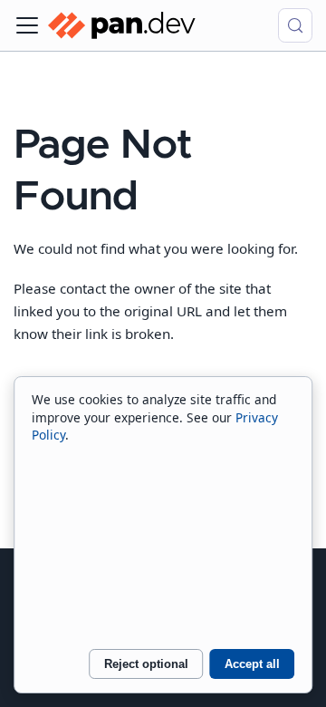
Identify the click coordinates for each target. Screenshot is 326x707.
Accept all (252, 664)
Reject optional (146, 664)
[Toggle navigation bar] (27, 25)
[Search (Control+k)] (295, 25)
